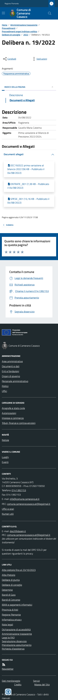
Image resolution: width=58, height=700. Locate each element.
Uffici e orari (8, 509)
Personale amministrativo (15, 381)
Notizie (5, 440)
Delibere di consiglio (11, 34)
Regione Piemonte (12, 3)
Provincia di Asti (10, 609)
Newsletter (7, 669)
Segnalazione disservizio (14, 641)
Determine (7, 590)
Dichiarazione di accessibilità (16, 629)
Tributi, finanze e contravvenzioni (18, 423)
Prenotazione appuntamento (16, 645)
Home (4, 25)
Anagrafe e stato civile (13, 408)
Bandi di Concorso (11, 600)
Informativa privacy (12, 619)
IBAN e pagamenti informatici (17, 605)
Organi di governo (11, 376)
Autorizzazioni (9, 413)
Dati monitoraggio (11, 681)
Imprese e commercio (13, 418)
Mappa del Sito (42, 684)
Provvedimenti (8, 28)
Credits (17, 684)
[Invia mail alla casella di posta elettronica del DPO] (18, 531)
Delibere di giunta (11, 580)
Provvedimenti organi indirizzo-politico (19, 31)
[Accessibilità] (8, 691)
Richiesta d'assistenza (13, 649)
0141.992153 (19, 490)
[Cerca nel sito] (48, 13)
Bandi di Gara (8, 595)
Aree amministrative (12, 361)
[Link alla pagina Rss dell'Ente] (4, 664)
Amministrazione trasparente (23, 25)
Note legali (7, 624)
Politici (5, 386)
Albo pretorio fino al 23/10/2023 (19, 570)
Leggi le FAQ (8, 637)
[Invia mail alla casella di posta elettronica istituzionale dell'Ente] (24, 498)
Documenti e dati (10, 366)
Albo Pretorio (8, 575)
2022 (25, 34)
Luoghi (5, 457)
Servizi (36, 681)
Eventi (5, 462)
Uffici (4, 391)
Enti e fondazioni (10, 371)
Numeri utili (8, 514)
